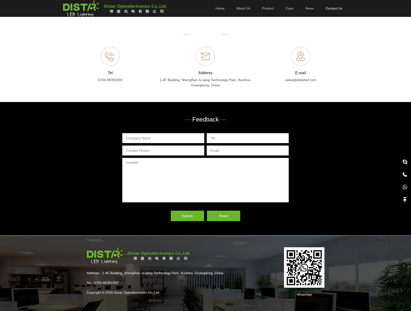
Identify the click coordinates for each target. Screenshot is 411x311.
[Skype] (405, 162)
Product (268, 8)
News (309, 8)
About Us (243, 8)
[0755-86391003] (405, 174)
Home (220, 8)
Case (290, 8)
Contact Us (334, 8)
